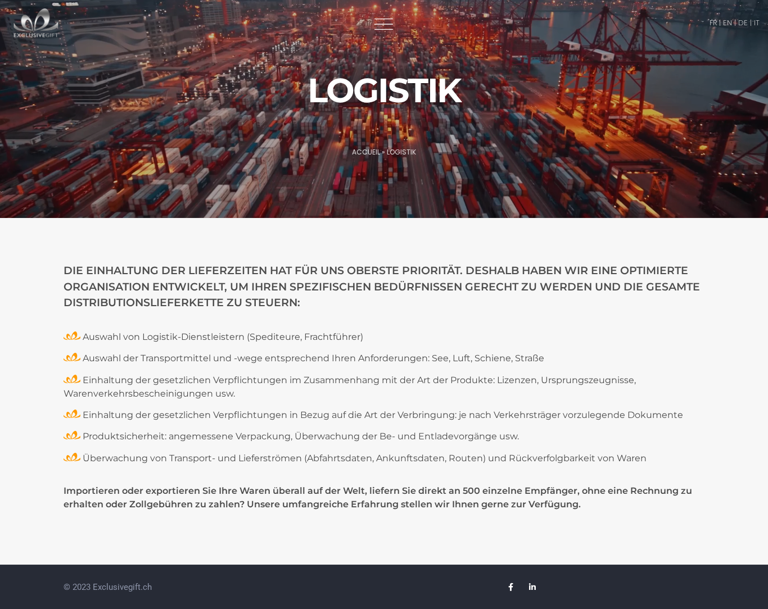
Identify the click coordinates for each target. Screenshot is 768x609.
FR (713, 22)
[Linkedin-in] (532, 587)
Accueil (366, 152)
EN (727, 22)
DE (743, 22)
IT (757, 22)
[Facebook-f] (511, 587)
